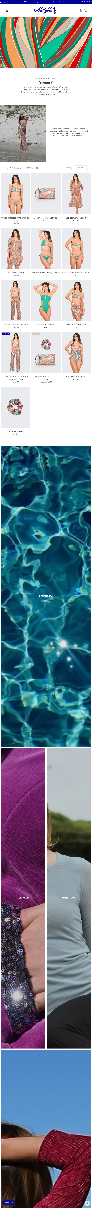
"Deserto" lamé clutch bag (46, 218)
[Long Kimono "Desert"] (76, 193)
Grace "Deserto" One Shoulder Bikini (15, 219)
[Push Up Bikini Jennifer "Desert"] (76, 248)
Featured (80, 168)
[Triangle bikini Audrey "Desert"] (46, 248)
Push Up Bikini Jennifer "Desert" (76, 272)
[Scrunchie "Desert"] (15, 407)
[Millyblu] (46, 10)
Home (7, 168)
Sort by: (69, 168)
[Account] (81, 10)
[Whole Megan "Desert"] (76, 352)
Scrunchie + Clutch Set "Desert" (46, 378)
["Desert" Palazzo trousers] (15, 300)
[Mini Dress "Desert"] (15, 248)
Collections (16, 168)
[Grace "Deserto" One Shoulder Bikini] (15, 193)
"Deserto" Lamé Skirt (76, 324)
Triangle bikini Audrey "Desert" (46, 272)
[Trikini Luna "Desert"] (46, 300)
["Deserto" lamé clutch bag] (46, 193)
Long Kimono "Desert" (76, 218)
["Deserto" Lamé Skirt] (76, 300)
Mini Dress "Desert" (16, 272)
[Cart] (86, 10)
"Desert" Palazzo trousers (16, 324)
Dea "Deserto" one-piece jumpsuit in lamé (16, 378)
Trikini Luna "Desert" (46, 324)
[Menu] (6, 10)
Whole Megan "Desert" (76, 376)
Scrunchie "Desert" (15, 431)
